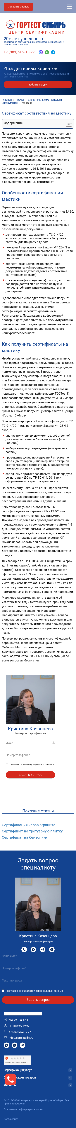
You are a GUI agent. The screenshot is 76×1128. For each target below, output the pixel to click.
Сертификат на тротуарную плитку (32, 831)
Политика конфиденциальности (23, 1109)
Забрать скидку (38, 84)
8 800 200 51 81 (24, 949)
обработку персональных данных (38, 765)
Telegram (42, 949)
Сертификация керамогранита (28, 825)
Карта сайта (11, 1119)
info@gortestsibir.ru (21, 1037)
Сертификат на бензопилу (25, 837)
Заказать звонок (18, 6)
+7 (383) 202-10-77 (19, 52)
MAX (33, 949)
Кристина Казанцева (30, 728)
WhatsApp (52, 949)
